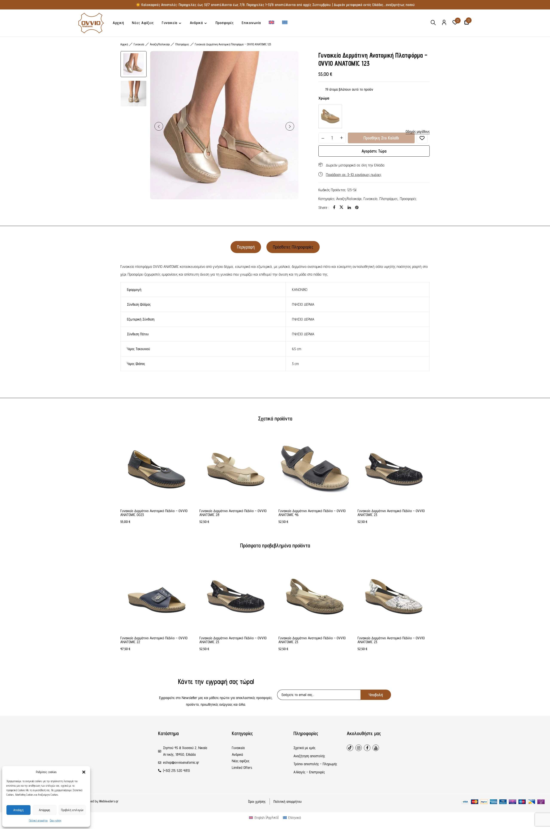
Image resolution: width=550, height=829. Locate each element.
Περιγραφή (246, 247)
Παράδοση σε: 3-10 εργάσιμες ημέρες (353, 174)
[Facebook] (334, 207)
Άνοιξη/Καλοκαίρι (348, 198)
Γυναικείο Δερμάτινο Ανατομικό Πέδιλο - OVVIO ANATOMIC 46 (312, 513)
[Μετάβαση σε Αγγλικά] (271, 22)
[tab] (246, 247)
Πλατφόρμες (388, 198)
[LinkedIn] (349, 207)
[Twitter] (341, 207)
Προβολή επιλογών (72, 810)
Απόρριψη (44, 810)
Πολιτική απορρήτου (38, 820)
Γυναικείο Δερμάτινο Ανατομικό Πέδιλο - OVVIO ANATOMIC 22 (154, 640)
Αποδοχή (18, 810)
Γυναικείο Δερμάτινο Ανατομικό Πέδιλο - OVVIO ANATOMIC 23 (391, 513)
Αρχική (124, 44)
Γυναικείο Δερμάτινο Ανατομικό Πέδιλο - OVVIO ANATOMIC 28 (233, 513)
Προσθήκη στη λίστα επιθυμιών (422, 138)
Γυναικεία (139, 44)
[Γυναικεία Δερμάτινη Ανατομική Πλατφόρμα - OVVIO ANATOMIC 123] (330, 116)
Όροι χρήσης (55, 820)
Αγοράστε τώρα (374, 151)
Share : (323, 207)
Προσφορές (408, 198)
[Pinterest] (356, 207)
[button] (84, 772)
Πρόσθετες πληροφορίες (293, 247)
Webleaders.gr (109, 801)
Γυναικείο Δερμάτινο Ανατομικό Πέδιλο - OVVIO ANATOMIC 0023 (154, 513)
